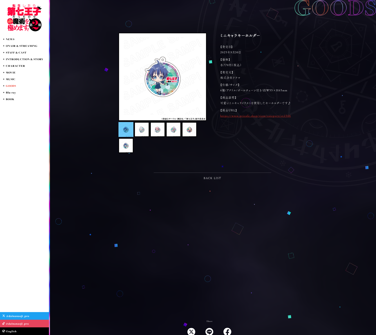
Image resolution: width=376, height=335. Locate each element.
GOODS (11, 85)
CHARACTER (15, 65)
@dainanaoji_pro (17, 316)
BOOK (10, 99)
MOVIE (11, 72)
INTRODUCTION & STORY (24, 59)
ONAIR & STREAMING (21, 45)
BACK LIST (212, 178)
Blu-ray (11, 92)
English (11, 331)
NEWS (10, 39)
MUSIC (10, 79)
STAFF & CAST (16, 52)
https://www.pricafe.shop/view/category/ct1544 (255, 115)
